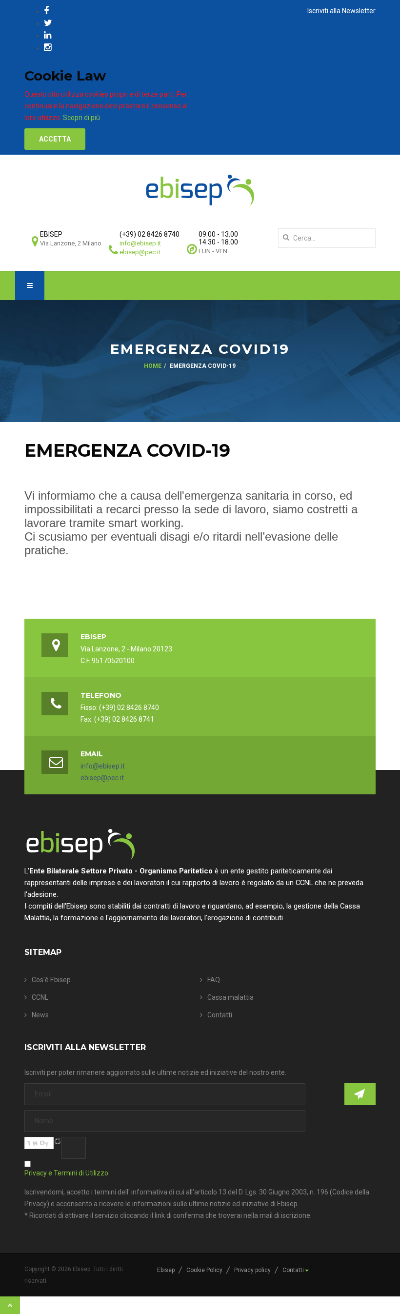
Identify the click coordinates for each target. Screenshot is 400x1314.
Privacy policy (252, 1270)
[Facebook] (46, 10)
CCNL (40, 997)
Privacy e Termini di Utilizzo (66, 1173)
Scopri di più (81, 117)
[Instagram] (47, 47)
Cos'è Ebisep (51, 980)
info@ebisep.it (140, 243)
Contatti (219, 1015)
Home (152, 366)
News (40, 1015)
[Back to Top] (10, 1305)
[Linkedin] (47, 35)
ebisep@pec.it (140, 252)
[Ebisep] (200, 190)
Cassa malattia (230, 997)
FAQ (213, 980)
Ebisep (166, 1270)
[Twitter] (48, 23)
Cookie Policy (204, 1270)
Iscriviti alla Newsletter (341, 10)
